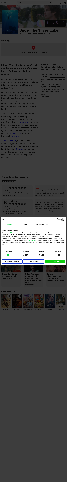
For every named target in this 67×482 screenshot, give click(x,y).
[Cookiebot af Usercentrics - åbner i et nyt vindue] (58, 219)
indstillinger (31, 240)
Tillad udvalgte (33, 261)
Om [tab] (58, 224)
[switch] (25, 255)
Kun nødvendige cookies (12, 261)
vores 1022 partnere (11, 232)
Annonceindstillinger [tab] (42, 224)
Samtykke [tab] (9, 224)
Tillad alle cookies (55, 261)
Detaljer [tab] (25, 224)
